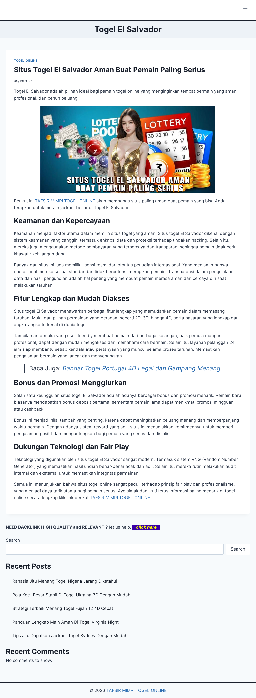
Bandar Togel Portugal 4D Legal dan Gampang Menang (141, 368)
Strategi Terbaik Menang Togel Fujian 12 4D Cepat (62, 608)
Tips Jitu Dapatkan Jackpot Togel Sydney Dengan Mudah (70, 635)
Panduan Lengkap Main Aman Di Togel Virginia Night (65, 622)
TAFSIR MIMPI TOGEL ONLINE (120, 497)
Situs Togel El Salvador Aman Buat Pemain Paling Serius (109, 69)
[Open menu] (245, 10)
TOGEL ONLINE (26, 60)
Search (13, 540)
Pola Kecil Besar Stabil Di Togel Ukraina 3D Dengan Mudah (71, 594)
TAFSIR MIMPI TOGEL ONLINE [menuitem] (65, 200)
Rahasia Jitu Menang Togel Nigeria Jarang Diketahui (64, 581)
